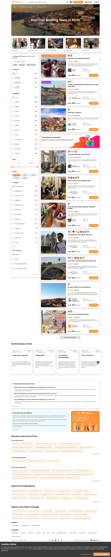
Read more (16, 406)
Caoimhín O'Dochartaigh (75, 300)
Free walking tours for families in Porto (65, 447)
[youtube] (56, 540)
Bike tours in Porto (54, 461)
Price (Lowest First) (20, 268)
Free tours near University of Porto (22, 474)
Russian (26, 144)
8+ (33, 175)
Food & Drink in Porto (35, 491)
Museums (26, 219)
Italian (26, 125)
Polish (26, 135)
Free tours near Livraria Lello (20, 470)
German (26, 121)
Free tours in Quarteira (49, 518)
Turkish (26, 153)
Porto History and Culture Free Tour (80, 235)
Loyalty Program (16, 536)
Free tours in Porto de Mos (33, 518)
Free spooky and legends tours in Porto (71, 451)
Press (53, 533)
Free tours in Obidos (81, 514)
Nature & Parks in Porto (61, 494)
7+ (16, 178)
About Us (23, 533)
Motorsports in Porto (82, 498)
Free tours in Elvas (18, 518)
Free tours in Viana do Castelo (49, 514)
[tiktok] (62, 540)
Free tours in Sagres (64, 518)
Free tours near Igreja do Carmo (83, 470)
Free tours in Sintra (90, 511)
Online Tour (26, 238)
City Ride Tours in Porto (19, 494)
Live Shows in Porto (34, 494)
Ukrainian (26, 149)
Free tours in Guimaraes (75, 511)
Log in (96, 2)
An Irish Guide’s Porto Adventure (79, 287)
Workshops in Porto (67, 498)
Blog (48, 533)
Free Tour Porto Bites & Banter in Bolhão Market (81, 207)
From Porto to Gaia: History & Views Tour (82, 261)
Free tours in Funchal (33, 511)
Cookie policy (82, 533)
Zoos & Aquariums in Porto (80, 491)
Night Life (26, 200)
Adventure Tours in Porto (19, 498)
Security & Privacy (62, 533)
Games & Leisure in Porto (36, 498)
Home (15, 7)
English (26, 102)
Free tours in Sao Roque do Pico (82, 518)
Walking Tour (26, 191)
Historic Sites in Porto (53, 498)
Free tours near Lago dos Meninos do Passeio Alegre (49, 474)
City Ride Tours (26, 205)
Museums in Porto (49, 491)
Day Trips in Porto (76, 494)
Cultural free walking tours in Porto (22, 447)
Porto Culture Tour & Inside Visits (79, 181)
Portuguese (26, 139)
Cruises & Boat (26, 233)
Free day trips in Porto (19, 461)
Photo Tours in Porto (52, 451)
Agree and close (101, 554)
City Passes (26, 214)
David (73, 70)
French (26, 116)
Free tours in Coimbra (19, 511)
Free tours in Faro (47, 511)
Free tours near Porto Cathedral (40, 470)
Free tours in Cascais (66, 514)
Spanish (26, 106)
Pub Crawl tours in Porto (86, 447)
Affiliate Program (36, 525)
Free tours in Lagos (18, 514)
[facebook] (53, 540)
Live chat (89, 2)
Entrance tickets (26, 224)
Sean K (73, 220)
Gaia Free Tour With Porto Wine (78, 58)
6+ (25, 178)
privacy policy (24, 549)
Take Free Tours (76, 166)
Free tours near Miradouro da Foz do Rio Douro (80, 474)
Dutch (26, 111)
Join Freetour (15, 525)
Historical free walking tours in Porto (46, 443)
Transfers (26, 228)
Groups (38, 533)
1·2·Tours (74, 124)
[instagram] (50, 540)
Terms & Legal (72, 533)
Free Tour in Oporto (74, 112)
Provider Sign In (25, 525)
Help (44, 533)
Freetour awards (92, 533)
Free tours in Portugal (26, 7)
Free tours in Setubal (32, 514)
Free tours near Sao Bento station (61, 470)
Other (26, 242)
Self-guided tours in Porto (20, 451)
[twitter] (59, 540)
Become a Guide (78, 2)
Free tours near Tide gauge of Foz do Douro (25, 478)
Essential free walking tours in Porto (22, 443)
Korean (26, 130)
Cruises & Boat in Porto (64, 491)
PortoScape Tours (76, 98)
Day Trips (26, 210)
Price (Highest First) (21, 264)
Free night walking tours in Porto (37, 461)
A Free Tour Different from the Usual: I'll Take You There (83, 85)
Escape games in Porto (36, 451)
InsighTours (75, 193)
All (16, 175)
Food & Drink (26, 195)
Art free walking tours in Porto (43, 447)
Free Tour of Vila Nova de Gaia (78, 314)
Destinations (15, 533)
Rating (17, 259)
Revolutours (75, 326)
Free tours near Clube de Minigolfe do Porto (52, 478)
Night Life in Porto (47, 494)
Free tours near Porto (73, 478)
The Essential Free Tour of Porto (79, 154)
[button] (19, 44)
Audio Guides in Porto (90, 494)
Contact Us (31, 533)
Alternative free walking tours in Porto (69, 443)
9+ (25, 175)
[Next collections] (98, 43)
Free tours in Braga (60, 511)
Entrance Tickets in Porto (20, 491)
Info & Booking (93, 75)
